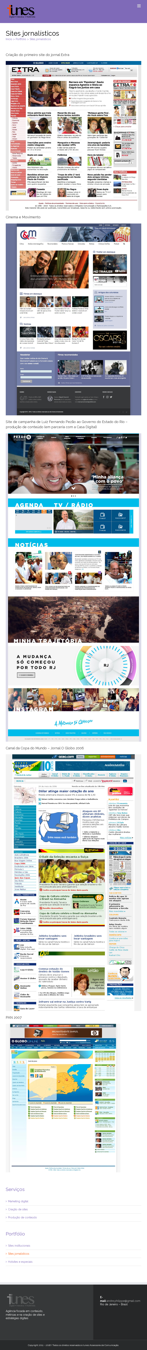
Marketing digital (18, 1201)
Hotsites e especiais (20, 1261)
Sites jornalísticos (18, 1253)
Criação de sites (18, 1209)
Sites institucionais (19, 1245)
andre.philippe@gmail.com (123, 1300)
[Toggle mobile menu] (139, 6)
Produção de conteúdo (22, 1217)
